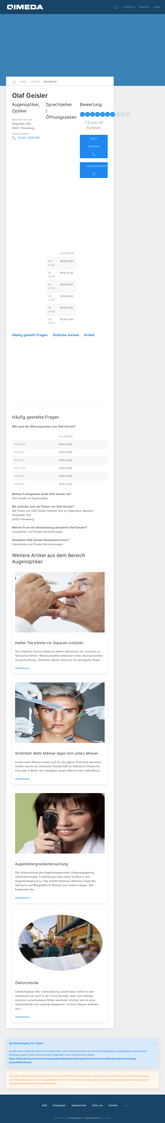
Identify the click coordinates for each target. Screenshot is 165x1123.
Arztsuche (50, 81)
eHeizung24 (75, 1118)
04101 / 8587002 (29, 137)
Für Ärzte (129, 7)
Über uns (97, 1105)
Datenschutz (79, 1105)
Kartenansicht (96, 166)
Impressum (59, 1105)
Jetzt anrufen (94, 142)
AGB (44, 1105)
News (23, 81)
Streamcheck (92, 1118)
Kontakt (144, 7)
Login (156, 7)
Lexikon (34, 81)
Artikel (89, 335)
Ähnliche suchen (66, 335)
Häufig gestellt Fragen (29, 335)
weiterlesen (22, 668)
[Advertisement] (82, 45)
